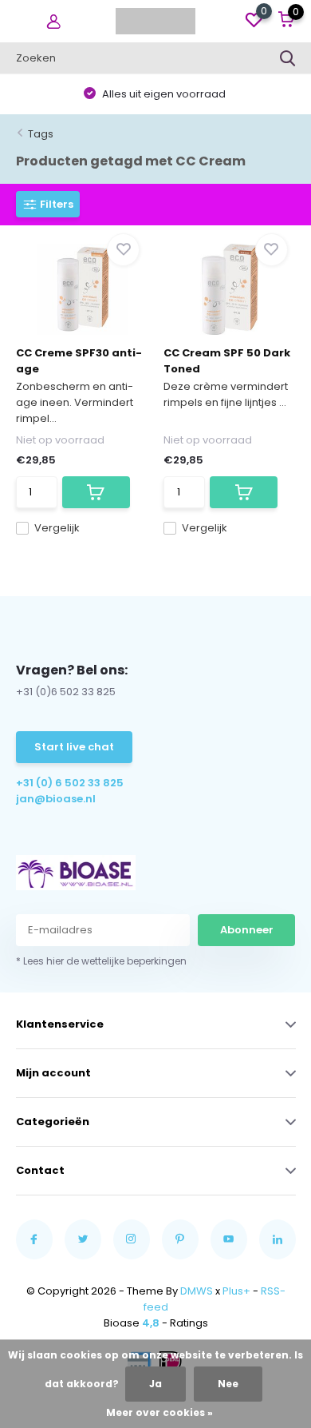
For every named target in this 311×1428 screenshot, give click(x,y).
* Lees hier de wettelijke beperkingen (101, 961)
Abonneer (247, 929)
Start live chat (74, 746)
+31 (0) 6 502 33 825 (70, 782)
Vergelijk (57, 527)
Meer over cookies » (159, 1412)
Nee (228, 1383)
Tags (40, 133)
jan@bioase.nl (56, 798)
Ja (155, 1383)
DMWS (196, 1291)
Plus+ (236, 1291)
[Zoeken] (288, 58)
